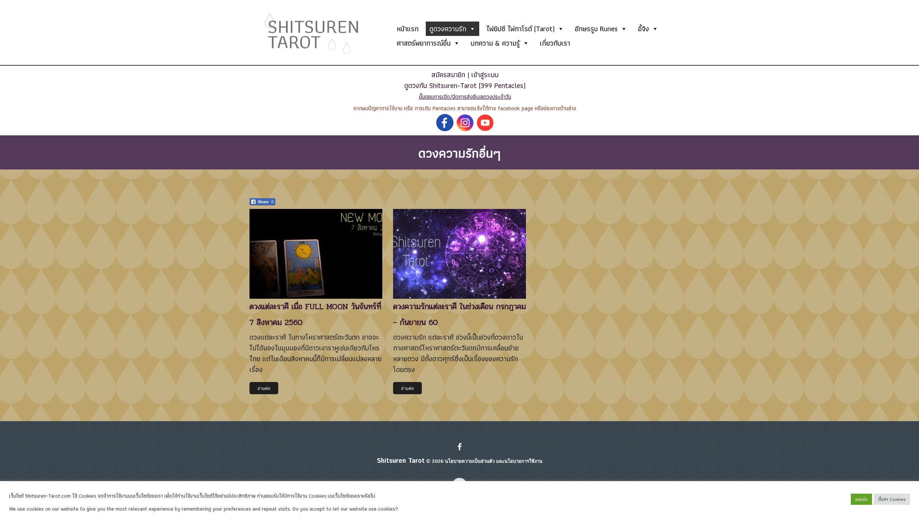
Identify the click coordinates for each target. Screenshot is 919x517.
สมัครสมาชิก (448, 74)
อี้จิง (643, 28)
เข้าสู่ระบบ (485, 74)
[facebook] (459, 447)
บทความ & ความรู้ (495, 43)
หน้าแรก (408, 28)
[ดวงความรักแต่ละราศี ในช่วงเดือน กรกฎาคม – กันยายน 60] (459, 254)
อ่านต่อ (263, 388)
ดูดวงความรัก (447, 28)
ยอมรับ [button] (861, 499)
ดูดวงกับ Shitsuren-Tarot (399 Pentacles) (465, 85)
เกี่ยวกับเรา (555, 43)
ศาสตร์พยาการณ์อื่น (424, 43)
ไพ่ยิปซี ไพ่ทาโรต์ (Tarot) (520, 28)
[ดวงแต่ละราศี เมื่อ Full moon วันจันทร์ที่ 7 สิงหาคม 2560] (315, 254)
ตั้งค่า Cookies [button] (892, 499)
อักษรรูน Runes (596, 28)
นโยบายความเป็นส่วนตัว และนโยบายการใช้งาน (493, 461)
